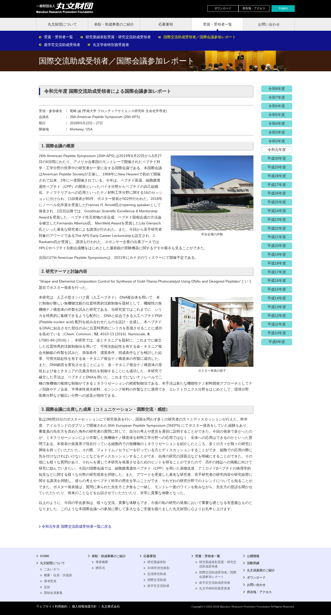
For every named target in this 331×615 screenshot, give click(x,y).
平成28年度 (276, 176)
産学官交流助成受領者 (62, 45)
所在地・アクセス (254, 8)
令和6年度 (276, 106)
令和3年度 (276, 132)
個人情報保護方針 (84, 606)
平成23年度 (276, 219)
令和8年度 (276, 89)
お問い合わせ (269, 24)
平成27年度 (276, 185)
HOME (44, 556)
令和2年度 (276, 141)
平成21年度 (276, 237)
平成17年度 (276, 272)
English (283, 8)
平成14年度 (276, 298)
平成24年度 (276, 211)
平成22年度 (276, 228)
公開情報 (253, 556)
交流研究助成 (156, 574)
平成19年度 (276, 254)
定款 (47, 587)
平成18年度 (276, 263)
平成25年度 (276, 202)
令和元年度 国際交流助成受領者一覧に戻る (76, 526)
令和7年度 (276, 97)
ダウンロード (222, 8)
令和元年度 (277, 149)
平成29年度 (276, 167)
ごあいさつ (51, 569)
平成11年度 (277, 324)
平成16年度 (276, 280)
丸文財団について (62, 24)
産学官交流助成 (158, 586)
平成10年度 (276, 333)
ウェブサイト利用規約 (51, 606)
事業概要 (102, 562)
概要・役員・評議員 (58, 575)
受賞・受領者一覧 (217, 24)
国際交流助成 (156, 580)
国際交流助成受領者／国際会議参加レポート (199, 37)
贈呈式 (100, 568)
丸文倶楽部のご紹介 (261, 570)
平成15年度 (276, 289)
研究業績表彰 (156, 562)
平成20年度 (276, 246)
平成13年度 (276, 307)
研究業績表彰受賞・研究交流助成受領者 (118, 37)
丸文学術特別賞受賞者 (111, 45)
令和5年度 (276, 115)
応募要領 (166, 24)
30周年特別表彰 (158, 568)
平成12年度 (276, 316)
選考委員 (50, 581)
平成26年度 (276, 193)
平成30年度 (276, 158)
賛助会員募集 (53, 593)
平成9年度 (276, 342)
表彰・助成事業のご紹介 (114, 24)
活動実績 (253, 563)
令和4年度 (276, 123)
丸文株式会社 (110, 606)
